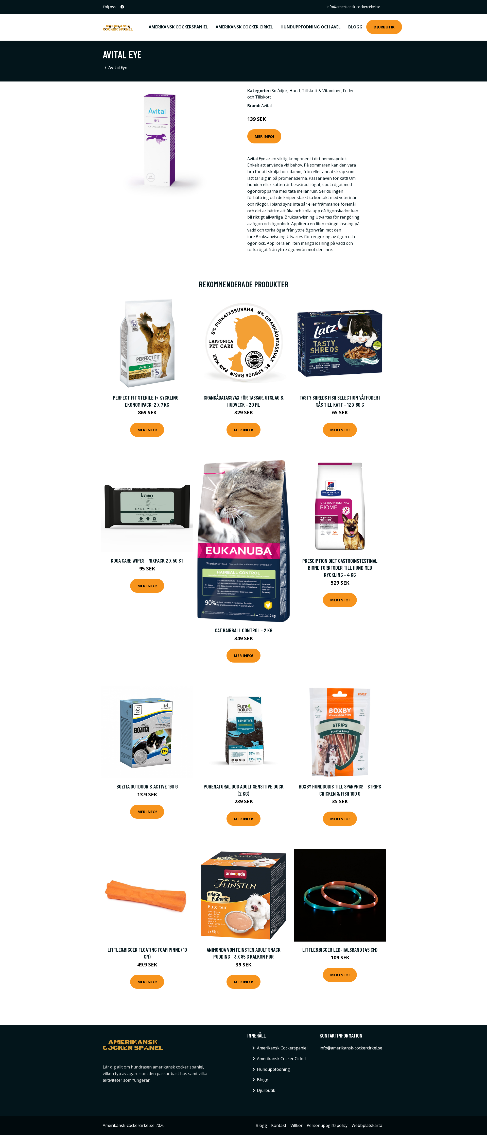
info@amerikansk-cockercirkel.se (353, 6)
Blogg (355, 27)
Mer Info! (264, 136)
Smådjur (279, 90)
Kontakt (278, 1125)
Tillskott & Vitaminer (321, 90)
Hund (294, 90)
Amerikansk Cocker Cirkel (244, 27)
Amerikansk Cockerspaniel (178, 27)
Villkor (296, 1125)
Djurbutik (384, 26)
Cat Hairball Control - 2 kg (243, 630)
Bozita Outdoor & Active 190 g (147, 786)
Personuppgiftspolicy (327, 1125)
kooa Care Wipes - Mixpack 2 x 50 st (147, 560)
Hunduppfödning (273, 1069)
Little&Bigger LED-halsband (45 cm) (339, 949)
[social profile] (122, 7)
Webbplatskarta (367, 1125)
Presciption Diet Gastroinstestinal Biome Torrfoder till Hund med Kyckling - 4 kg (339, 567)
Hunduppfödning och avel (311, 27)
